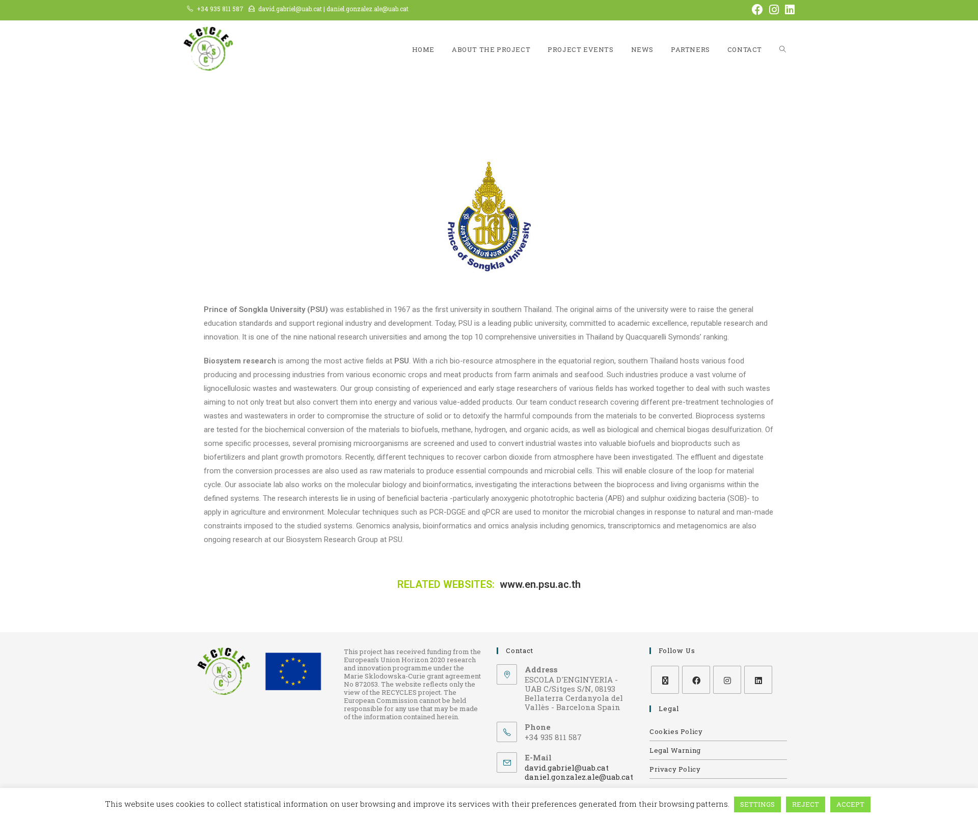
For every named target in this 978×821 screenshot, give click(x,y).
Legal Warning (675, 750)
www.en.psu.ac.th (540, 584)
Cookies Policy (675, 731)
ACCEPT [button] (850, 804)
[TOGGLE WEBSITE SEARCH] (783, 49)
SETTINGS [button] (757, 804)
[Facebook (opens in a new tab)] (757, 9)
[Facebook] (696, 680)
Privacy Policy (674, 769)
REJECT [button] (805, 804)
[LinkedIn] (758, 680)
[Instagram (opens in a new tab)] (774, 9)
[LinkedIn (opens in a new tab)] (788, 9)
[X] (665, 680)
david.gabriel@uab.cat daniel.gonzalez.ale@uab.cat (579, 772)
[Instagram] (727, 680)
